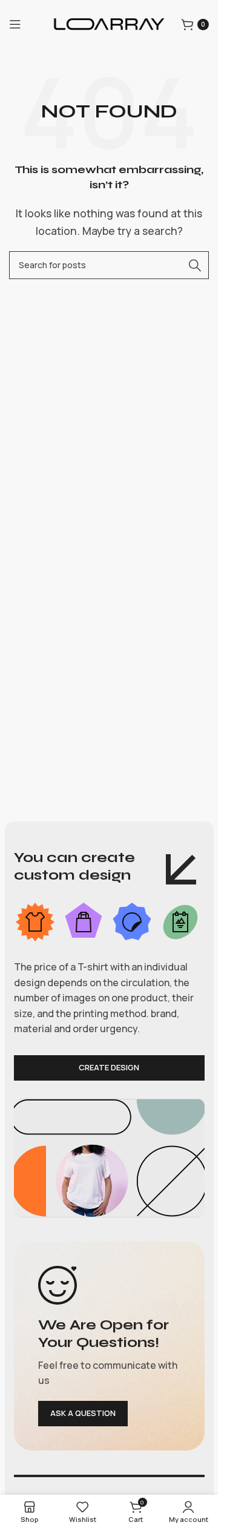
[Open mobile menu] (15, 24)
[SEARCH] (195, 265)
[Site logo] (108, 23)
